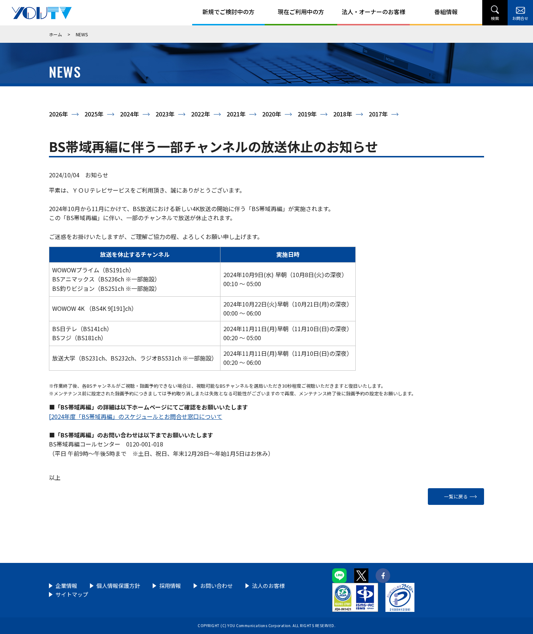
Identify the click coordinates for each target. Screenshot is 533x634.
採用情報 (170, 585)
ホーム (55, 34)
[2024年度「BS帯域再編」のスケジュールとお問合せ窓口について (135, 416)
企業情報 (66, 585)
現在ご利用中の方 (301, 11)
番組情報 (446, 11)
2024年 (129, 114)
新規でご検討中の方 (228, 11)
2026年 (58, 114)
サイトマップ (71, 594)
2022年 (200, 114)
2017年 (378, 114)
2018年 (342, 114)
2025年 (93, 114)
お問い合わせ (216, 585)
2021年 (236, 114)
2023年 (165, 114)
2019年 (307, 114)
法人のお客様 (268, 585)
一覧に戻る (456, 496)
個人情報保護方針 (118, 585)
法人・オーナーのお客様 (373, 11)
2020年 (271, 114)
